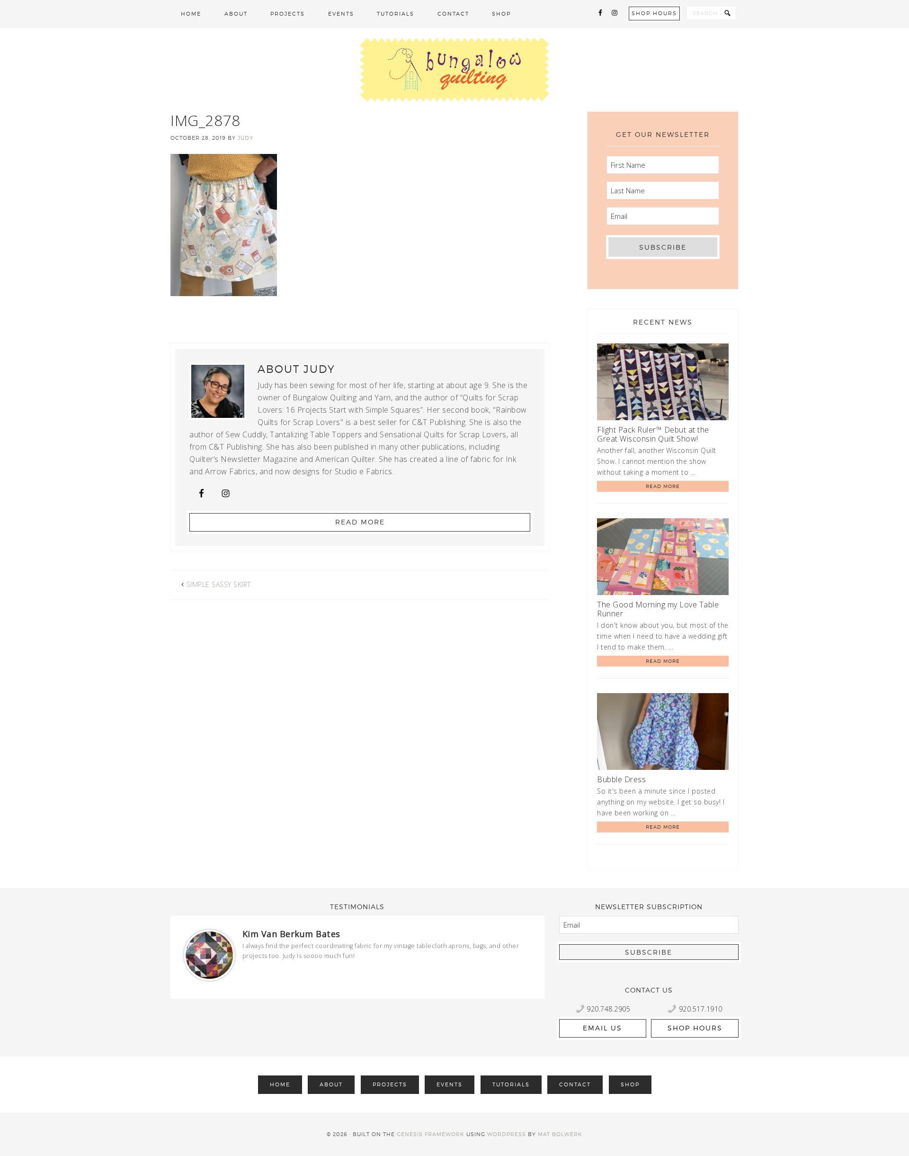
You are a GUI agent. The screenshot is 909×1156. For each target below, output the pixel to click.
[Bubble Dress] (663, 733)
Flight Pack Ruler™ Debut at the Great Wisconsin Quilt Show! (653, 434)
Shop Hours (654, 13)
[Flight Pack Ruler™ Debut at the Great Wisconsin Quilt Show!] (663, 383)
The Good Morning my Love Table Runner (658, 609)
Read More (360, 522)
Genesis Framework (430, 1134)
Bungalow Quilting (454, 69)
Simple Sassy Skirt (219, 584)
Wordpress (506, 1134)
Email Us (602, 1028)
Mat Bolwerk (560, 1134)
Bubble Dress (621, 779)
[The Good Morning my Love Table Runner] (663, 558)
